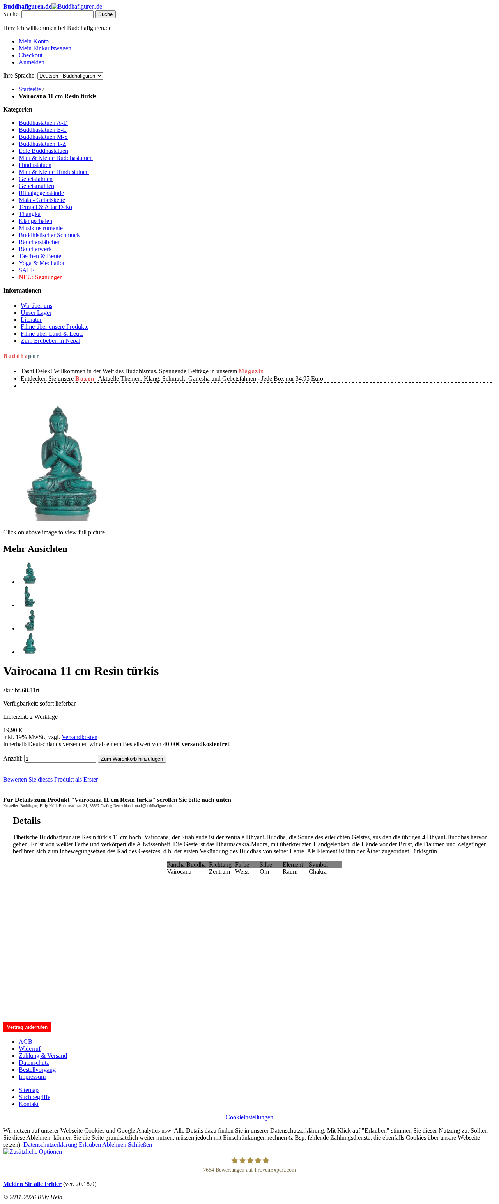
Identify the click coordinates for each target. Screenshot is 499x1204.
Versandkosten (79, 737)
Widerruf (30, 1048)
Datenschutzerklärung (50, 1144)
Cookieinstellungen (249, 1117)
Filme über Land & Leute (52, 333)
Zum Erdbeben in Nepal (50, 340)
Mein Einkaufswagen (45, 48)
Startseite (30, 89)
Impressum (32, 1076)
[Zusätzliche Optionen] (32, 1151)
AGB (25, 1041)
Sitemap (29, 1090)
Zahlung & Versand (43, 1055)
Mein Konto (34, 41)
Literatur (31, 319)
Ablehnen (114, 1144)
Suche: (11, 14)
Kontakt (29, 1104)
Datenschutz (34, 1062)
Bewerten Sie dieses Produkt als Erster (50, 779)
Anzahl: (13, 758)
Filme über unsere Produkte (54, 326)
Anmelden (31, 62)
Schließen (140, 1144)
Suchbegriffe (34, 1097)
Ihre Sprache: (19, 75)
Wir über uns (36, 305)
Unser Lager (36, 312)
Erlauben (90, 1144)
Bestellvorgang (37, 1069)
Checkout (30, 55)
